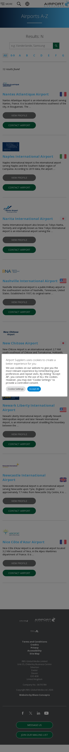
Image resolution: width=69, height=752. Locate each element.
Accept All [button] (34, 388)
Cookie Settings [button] (16, 388)
